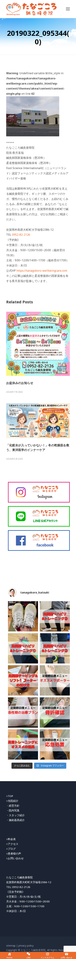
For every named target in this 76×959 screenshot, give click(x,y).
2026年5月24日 (14, 458)
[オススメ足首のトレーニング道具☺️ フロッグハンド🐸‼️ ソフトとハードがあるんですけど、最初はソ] (23, 744)
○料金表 (11, 839)
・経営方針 (12, 805)
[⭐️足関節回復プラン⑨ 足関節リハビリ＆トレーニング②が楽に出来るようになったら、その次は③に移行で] (55, 616)
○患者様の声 (13, 853)
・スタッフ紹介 (15, 815)
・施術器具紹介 (15, 820)
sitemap (11, 945)
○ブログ (11, 848)
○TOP (9, 796)
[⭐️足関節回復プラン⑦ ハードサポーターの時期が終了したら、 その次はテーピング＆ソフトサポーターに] (23, 680)
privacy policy (26, 945)
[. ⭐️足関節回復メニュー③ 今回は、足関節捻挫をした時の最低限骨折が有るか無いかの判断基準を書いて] (55, 712)
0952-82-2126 (21, 235)
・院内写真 (12, 810)
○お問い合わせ (15, 858)
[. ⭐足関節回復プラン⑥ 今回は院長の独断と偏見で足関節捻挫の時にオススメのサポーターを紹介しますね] (55, 680)
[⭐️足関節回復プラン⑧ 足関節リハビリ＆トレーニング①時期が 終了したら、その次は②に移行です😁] (55, 648)
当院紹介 (13, 801)
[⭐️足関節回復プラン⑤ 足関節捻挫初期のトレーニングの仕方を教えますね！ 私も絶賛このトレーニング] (23, 648)
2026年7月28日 (14, 391)
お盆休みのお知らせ (19, 383)
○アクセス (12, 844)
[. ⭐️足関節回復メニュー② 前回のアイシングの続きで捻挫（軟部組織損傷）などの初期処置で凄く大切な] (55, 744)
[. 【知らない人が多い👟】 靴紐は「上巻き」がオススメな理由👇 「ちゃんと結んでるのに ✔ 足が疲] (23, 616)
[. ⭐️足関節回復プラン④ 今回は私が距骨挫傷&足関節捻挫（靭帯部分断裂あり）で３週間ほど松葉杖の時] (23, 712)
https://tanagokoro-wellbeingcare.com (41, 271)
